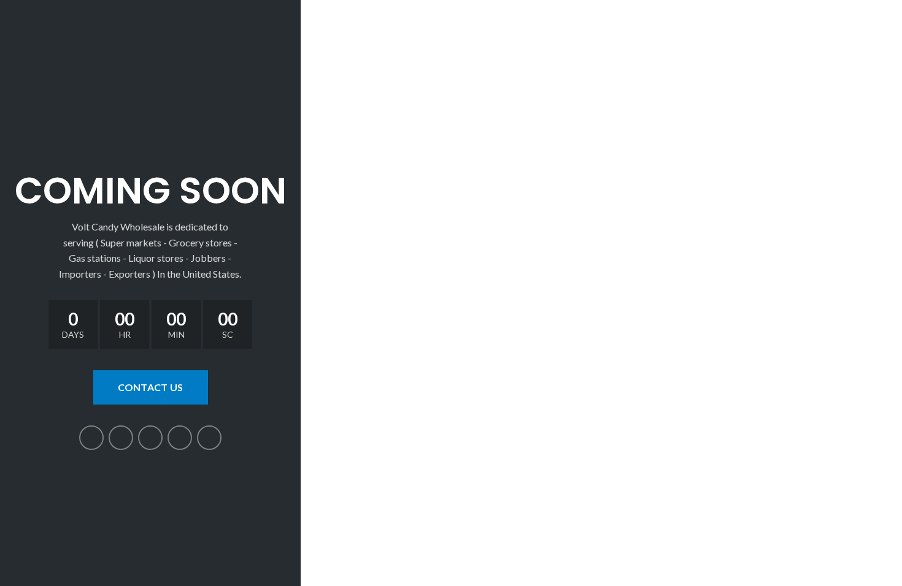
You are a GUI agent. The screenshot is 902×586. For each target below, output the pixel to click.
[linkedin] (209, 437)
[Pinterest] (180, 437)
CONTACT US (150, 387)
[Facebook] (91, 437)
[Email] (150, 437)
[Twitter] (121, 437)
